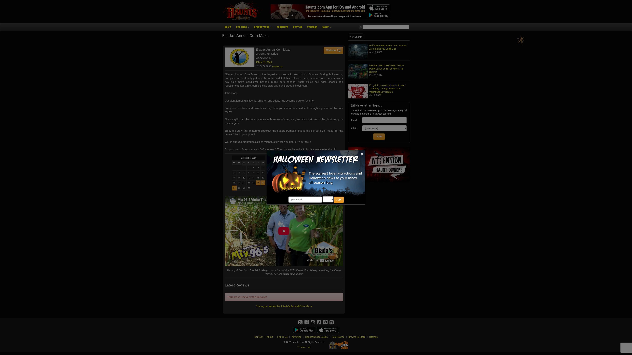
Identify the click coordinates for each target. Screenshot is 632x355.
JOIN (339, 200)
